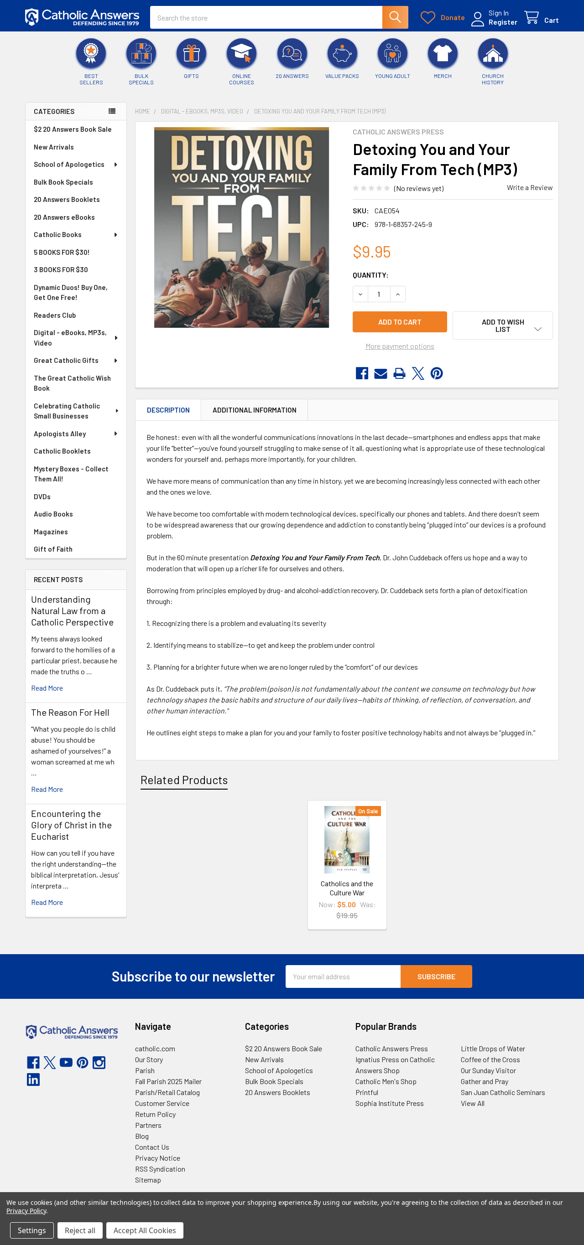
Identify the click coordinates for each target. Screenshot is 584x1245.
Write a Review (530, 187)
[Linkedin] (33, 1079)
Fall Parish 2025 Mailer (168, 1081)
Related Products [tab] (184, 779)
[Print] (399, 373)
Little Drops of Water (493, 1048)
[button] (503, 325)
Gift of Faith (53, 549)
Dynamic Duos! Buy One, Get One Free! (71, 292)
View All (473, 1103)
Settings (32, 1230)
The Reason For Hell (70, 712)
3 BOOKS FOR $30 (61, 269)
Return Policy (155, 1114)
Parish (145, 1070)
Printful (366, 1092)
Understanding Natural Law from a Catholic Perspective (72, 610)
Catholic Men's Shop (386, 1081)
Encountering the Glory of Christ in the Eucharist (71, 825)
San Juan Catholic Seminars (503, 1092)
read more (47, 687)
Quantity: (371, 274)
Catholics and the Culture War (347, 888)
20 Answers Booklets (67, 199)
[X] (418, 373)
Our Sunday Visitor (488, 1070)
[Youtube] (66, 1062)
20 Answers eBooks (64, 217)
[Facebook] (362, 373)
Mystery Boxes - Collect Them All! (71, 474)
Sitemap (148, 1179)
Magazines (51, 531)
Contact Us (152, 1146)
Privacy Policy (26, 1210)
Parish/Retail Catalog (167, 1092)
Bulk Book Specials (63, 182)
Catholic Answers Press (391, 1048)
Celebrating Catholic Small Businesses (67, 411)
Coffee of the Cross (490, 1059)
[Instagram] (99, 1062)
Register (503, 21)
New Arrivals (54, 147)
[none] (241, 227)
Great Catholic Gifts (66, 360)
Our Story (149, 1059)
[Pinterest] (437, 373)
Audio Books (53, 514)
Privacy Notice (157, 1157)
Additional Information (255, 410)
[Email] (380, 373)
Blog (142, 1135)
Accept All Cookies (145, 1230)
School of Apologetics (69, 164)
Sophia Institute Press (389, 1103)
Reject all (80, 1230)
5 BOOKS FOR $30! (62, 252)
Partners (148, 1125)
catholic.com (155, 1048)
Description (168, 410)
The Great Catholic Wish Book (72, 383)
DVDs (42, 496)
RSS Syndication (160, 1168)
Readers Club (55, 315)
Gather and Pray (484, 1081)
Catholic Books (58, 234)
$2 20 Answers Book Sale (73, 129)
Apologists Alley (60, 433)
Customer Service (162, 1103)
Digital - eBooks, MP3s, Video (70, 337)
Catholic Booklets (62, 451)
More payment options (399, 345)
